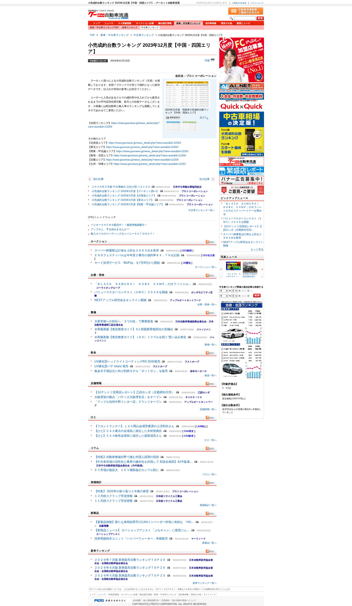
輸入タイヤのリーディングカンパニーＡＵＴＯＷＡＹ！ (123, 233)
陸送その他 (226, 23)
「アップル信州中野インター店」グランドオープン (128, 401)
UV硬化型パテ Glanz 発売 (111, 366)
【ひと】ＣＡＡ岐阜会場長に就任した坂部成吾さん (128, 435)
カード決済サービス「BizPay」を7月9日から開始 (127, 262)
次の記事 (204, 179)
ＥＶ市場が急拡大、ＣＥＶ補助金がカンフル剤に (126, 469)
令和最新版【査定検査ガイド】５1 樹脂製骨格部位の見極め (133, 329)
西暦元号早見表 (240, 3)
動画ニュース (243, 23)
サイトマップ (257, 3)
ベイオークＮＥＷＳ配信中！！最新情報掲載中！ (119, 224)
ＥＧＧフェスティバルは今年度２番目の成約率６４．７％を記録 (136, 255)
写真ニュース (229, 256)
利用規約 (166, 600)
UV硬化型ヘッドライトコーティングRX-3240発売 (127, 361)
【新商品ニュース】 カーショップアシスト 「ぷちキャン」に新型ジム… (142, 530)
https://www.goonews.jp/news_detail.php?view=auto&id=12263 (145, 142)
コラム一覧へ (209, 474)
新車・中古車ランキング (188, 23)
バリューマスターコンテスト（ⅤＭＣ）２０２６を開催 (131, 292)
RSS (211, 242)
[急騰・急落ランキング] (242, 378)
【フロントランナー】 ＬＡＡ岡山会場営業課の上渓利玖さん (134, 426)
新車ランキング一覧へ (205, 583)
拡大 (202, 117)
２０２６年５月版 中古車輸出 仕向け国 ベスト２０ (121, 186)
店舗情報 (96, 383)
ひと (93, 417)
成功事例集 (210, 23)
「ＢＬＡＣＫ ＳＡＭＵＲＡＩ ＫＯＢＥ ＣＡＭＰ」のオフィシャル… (142, 283)
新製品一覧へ (209, 542)
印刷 (208, 60)
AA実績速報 (113, 594)
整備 (93, 312)
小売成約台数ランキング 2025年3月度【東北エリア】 (123, 199)
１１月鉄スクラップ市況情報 (113, 500)
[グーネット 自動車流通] (108, 18)
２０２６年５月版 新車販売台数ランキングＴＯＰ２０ (130, 575)
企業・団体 (97, 274)
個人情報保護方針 (151, 600)
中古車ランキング (150, 27)
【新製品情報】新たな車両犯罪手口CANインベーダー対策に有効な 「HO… (144, 522)
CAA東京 (189, 431)
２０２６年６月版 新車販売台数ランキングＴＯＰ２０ (130, 567)
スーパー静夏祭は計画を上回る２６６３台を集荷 (126, 250)
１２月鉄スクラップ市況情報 (113, 496)
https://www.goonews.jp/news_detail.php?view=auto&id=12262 (142, 146)
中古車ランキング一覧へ (201, 210)
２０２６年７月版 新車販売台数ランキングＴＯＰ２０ (130, 559)
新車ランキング (130, 27)
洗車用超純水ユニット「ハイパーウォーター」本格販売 (131, 538)
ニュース (108, 23)
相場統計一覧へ (208, 505)
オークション (99, 241)
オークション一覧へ (206, 267)
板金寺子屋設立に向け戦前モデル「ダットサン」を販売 (131, 371)
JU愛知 (187, 262)
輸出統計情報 (165, 23)
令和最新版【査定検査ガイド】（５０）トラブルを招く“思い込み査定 (140, 337)
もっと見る (257, 249)
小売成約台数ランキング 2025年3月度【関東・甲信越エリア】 (128, 204)
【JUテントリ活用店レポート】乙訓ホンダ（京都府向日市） (134, 392)
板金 (93, 352)
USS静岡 (187, 250)
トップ (96, 23)
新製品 (95, 512)
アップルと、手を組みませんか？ (110, 229)
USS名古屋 (209, 255)
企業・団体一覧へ (207, 304)
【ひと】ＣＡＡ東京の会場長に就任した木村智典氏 (128, 430)
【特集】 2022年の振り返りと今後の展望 (121, 491)
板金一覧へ (211, 375)
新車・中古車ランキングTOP (104, 27)
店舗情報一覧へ (208, 409)
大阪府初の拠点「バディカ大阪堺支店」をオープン (128, 397)
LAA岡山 (201, 426)
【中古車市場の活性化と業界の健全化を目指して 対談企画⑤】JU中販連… (143, 461)
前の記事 (98, 179)
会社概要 (137, 600)
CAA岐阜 (189, 435)
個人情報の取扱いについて (184, 600)
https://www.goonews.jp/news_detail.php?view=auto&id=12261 (152, 151)
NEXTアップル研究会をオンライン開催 (120, 300)
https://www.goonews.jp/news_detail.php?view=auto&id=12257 (150, 163)
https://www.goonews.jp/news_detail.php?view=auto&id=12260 (150, 155)
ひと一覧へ (211, 440)
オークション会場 (145, 23)
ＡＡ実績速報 (124, 23)
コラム (95, 447)
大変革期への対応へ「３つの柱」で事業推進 (123, 321)
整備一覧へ (211, 344)
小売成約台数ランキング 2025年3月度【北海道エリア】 (124, 195)
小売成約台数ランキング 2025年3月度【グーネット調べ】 (125, 191)
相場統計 (96, 482)
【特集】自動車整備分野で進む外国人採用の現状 (126, 456)
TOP (92, 35)
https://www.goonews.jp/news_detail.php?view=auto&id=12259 (142, 159)
